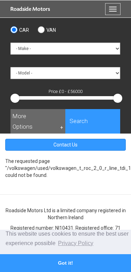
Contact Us (65, 145)
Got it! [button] (65, 263)
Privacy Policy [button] (75, 243)
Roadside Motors (30, 9)
